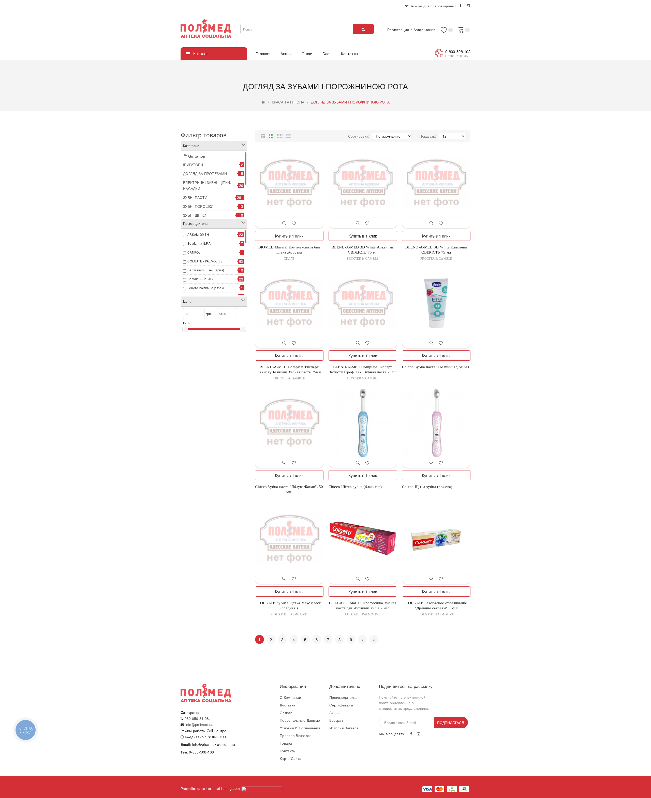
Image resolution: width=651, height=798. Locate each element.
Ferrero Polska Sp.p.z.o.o (205, 288)
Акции (334, 712)
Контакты (287, 750)
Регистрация (398, 29)
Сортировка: (358, 136)
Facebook (461, 5)
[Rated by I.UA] (262, 788)
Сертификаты (341, 704)
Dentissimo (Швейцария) (205, 270)
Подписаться (450, 722)
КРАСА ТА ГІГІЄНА (288, 102)
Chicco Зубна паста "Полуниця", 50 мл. (436, 367)
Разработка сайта (196, 788)
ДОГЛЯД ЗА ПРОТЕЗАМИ (205, 173)
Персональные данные (300, 720)
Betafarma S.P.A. (199, 243)
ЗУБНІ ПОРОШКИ (198, 206)
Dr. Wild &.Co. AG (200, 279)
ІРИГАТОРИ (193, 164)
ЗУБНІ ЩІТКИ (194, 215)
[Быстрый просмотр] (284, 223)
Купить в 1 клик (289, 236)
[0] (460, 29)
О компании (290, 697)
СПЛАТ (289, 258)
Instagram (468, 5)
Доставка (287, 704)
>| (374, 639)
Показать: (427, 136)
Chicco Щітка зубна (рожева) (427, 487)
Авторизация (424, 29)
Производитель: (343, 697)
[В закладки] (294, 223)
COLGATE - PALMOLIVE (205, 261)
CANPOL (194, 252)
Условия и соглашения (300, 727)
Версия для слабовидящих (432, 5)
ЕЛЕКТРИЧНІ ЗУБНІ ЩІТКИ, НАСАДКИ (207, 185)
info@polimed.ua (199, 724)
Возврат (336, 720)
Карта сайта (290, 758)
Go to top (196, 156)
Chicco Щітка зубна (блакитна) (355, 487)
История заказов (343, 727)
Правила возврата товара (296, 739)
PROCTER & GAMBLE (362, 258)
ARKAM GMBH (198, 234)
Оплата (286, 712)
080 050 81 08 (197, 718)
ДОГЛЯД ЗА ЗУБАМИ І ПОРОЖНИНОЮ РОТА (350, 102)
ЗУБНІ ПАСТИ (195, 197)
